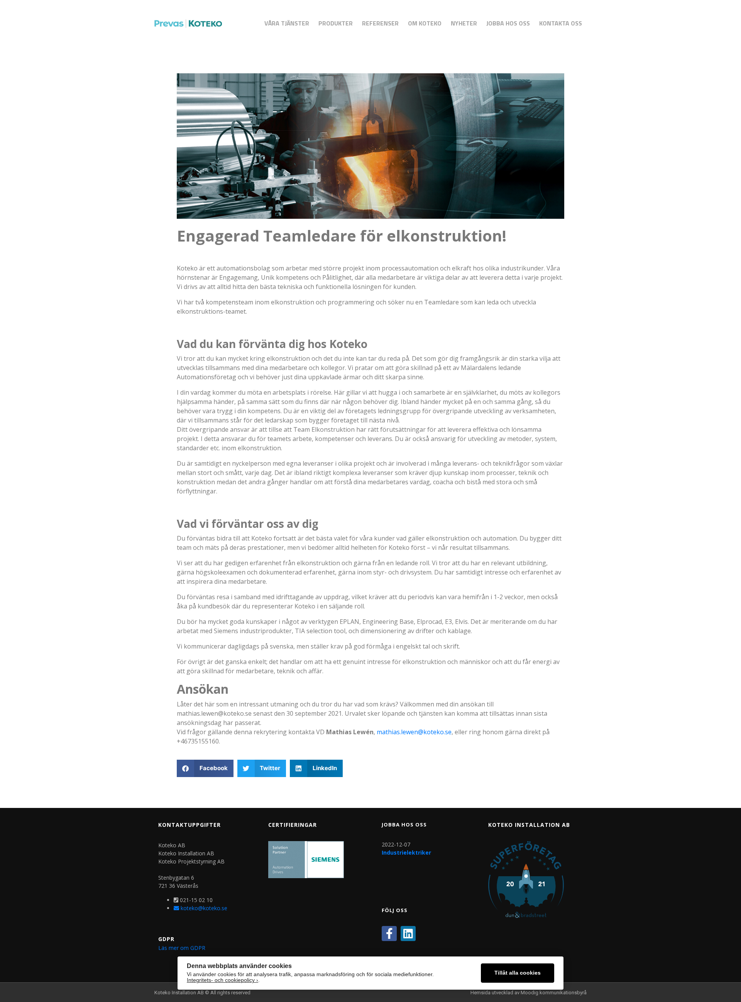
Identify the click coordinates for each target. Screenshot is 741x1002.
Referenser (380, 23)
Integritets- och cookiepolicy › (222, 980)
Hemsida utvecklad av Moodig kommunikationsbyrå (528, 992)
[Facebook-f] (389, 933)
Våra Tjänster (286, 23)
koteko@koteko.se (203, 908)
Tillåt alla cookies (517, 973)
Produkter (335, 23)
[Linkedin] (408, 933)
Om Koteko (425, 23)
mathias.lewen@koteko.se (414, 732)
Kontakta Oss (560, 23)
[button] (205, 768)
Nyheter (464, 23)
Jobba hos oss (508, 23)
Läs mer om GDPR (181, 947)
